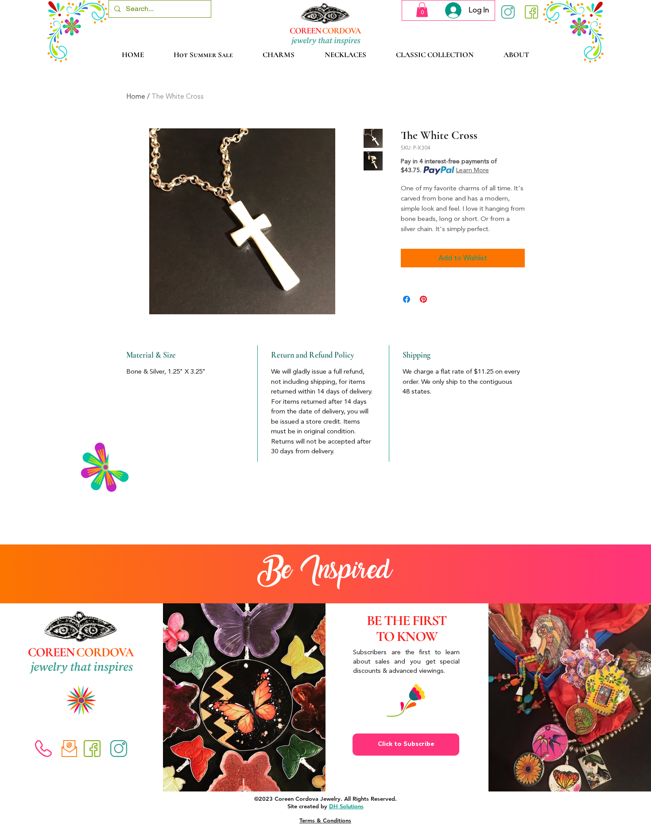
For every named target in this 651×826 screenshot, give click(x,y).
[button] (422, 9)
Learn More (472, 170)
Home (135, 96)
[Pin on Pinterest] (423, 299)
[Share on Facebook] (406, 299)
